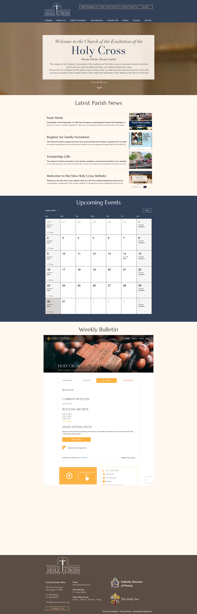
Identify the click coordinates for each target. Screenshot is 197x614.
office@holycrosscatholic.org (57, 602)
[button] (53, 227)
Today (147, 210)
